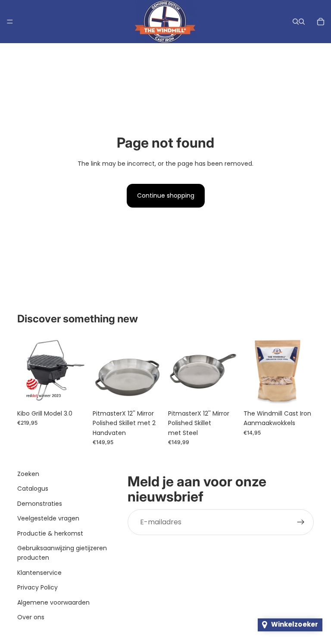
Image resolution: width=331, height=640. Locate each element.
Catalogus (32, 489)
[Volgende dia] (78, 369)
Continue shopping (165, 195)
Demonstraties (39, 503)
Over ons (30, 617)
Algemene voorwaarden (53, 602)
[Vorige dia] (26, 369)
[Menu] (10, 22)
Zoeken (28, 474)
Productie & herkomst (50, 533)
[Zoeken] (295, 21)
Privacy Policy (37, 587)
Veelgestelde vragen (48, 518)
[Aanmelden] (301, 522)
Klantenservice (39, 572)
